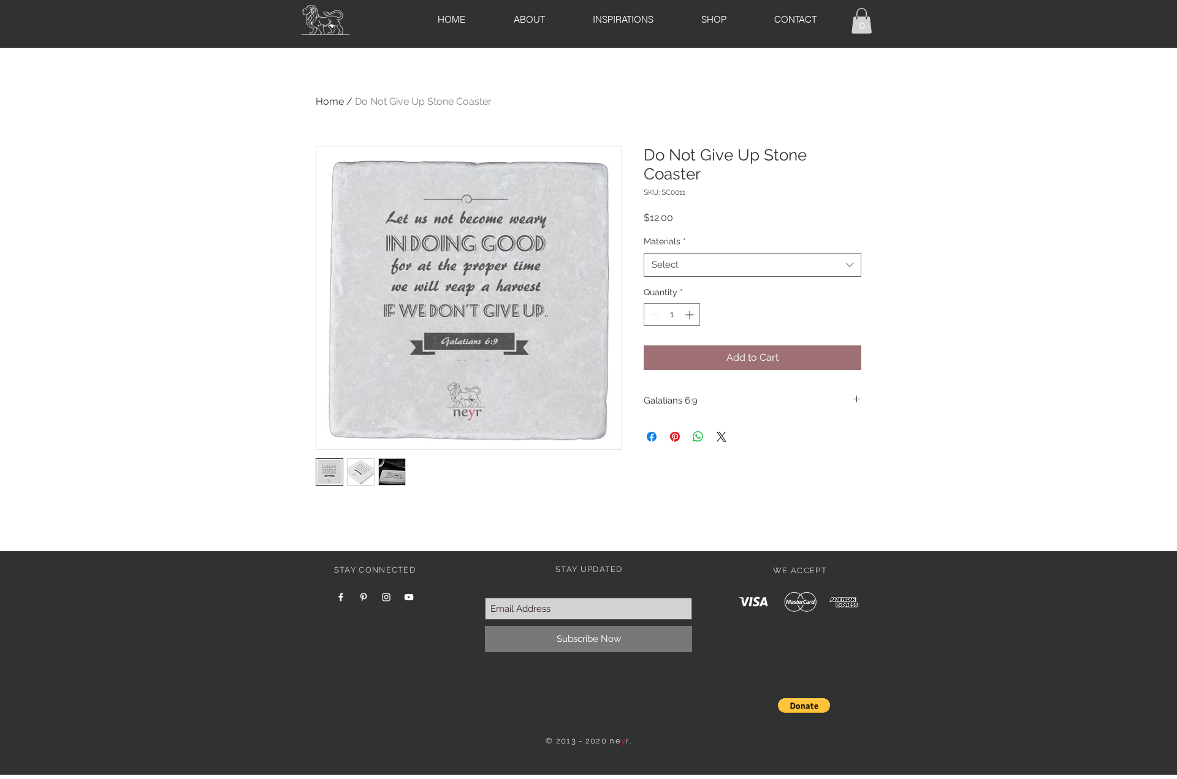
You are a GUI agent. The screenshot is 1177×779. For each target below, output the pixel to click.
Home (330, 101)
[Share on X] (721, 436)
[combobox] (752, 265)
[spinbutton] (672, 314)
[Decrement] (653, 314)
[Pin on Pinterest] (675, 436)
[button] (861, 21)
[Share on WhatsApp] (698, 436)
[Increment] (690, 314)
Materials (665, 241)
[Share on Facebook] (651, 436)
